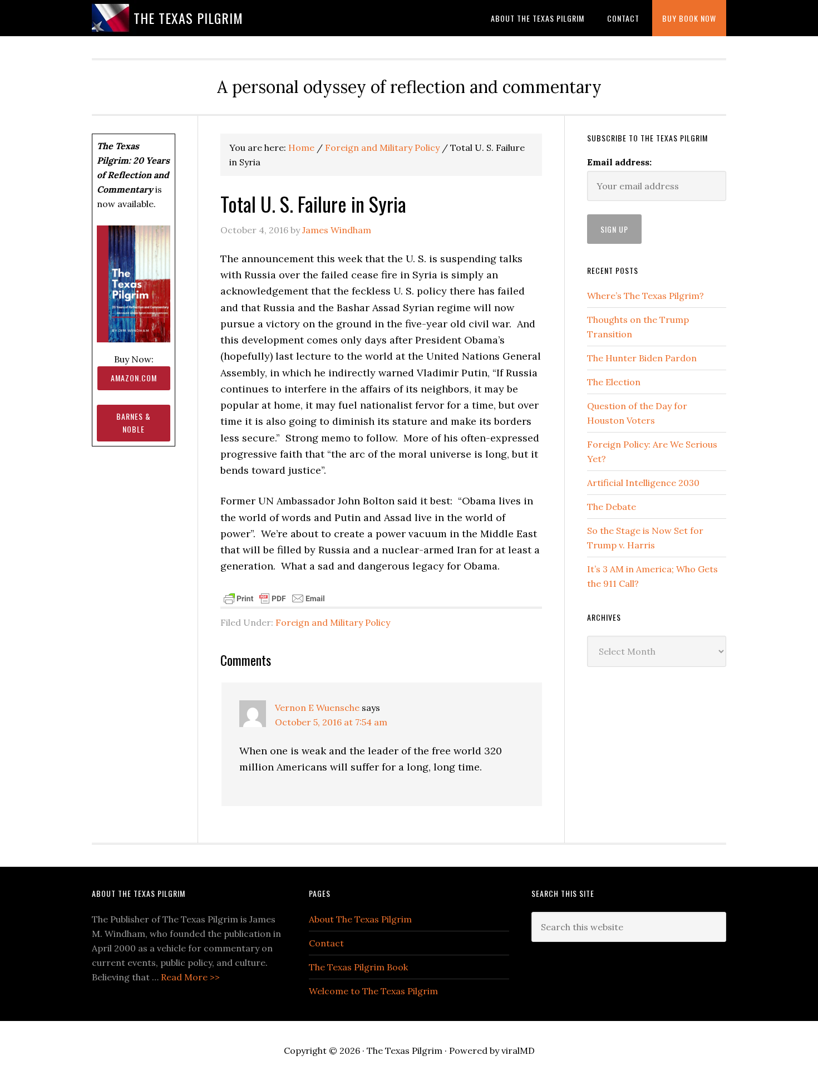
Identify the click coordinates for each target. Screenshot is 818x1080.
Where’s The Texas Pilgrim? (645, 295)
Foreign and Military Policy (332, 622)
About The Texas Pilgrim (360, 919)
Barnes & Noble (133, 422)
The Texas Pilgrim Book (358, 967)
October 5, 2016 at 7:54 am (331, 722)
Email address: (619, 162)
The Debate (611, 506)
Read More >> (190, 977)
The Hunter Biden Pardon (642, 358)
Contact (326, 943)
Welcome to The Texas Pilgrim (373, 990)
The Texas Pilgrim (188, 18)
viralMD (518, 1050)
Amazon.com (134, 378)
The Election (613, 381)
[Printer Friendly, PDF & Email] (274, 598)
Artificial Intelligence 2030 (643, 482)
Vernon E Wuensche (317, 707)
